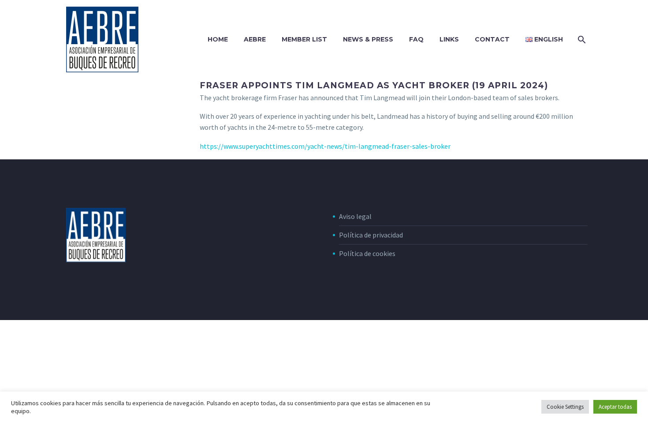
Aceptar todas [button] (615, 407)
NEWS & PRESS (368, 39)
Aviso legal (355, 216)
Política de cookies (367, 253)
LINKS (449, 39)
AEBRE (255, 39)
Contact (492, 39)
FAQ (416, 39)
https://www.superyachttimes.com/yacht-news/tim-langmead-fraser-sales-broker (325, 146)
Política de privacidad (371, 234)
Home (218, 39)
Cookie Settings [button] (565, 407)
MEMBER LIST (304, 39)
